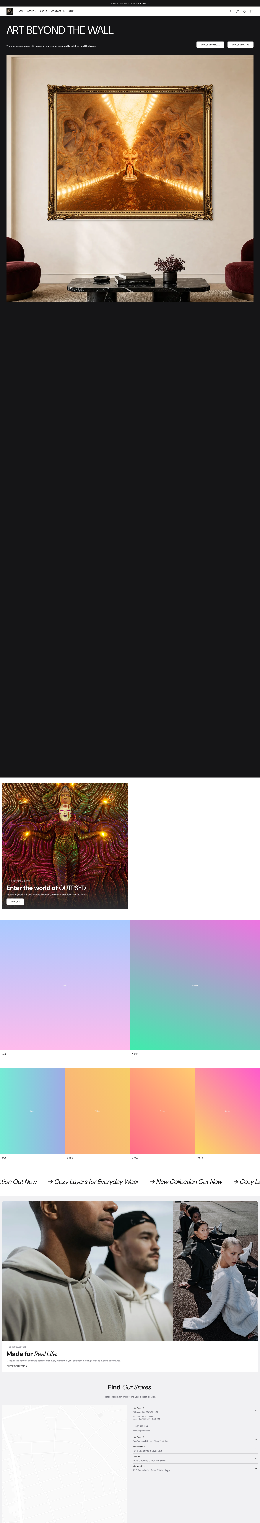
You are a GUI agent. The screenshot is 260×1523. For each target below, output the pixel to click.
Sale (71, 11)
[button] (9, 11)
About (43, 11)
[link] (143, 3)
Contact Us (57, 11)
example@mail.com (141, 1430)
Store (31, 11)
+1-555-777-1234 (140, 1426)
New (21, 11)
